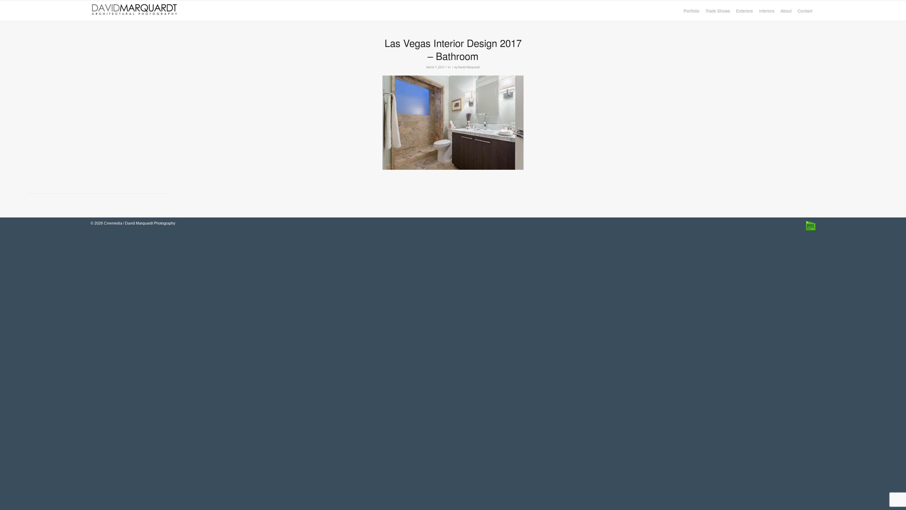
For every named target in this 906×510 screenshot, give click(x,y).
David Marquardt (469, 67)
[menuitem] (691, 10)
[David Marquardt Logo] (134, 10)
